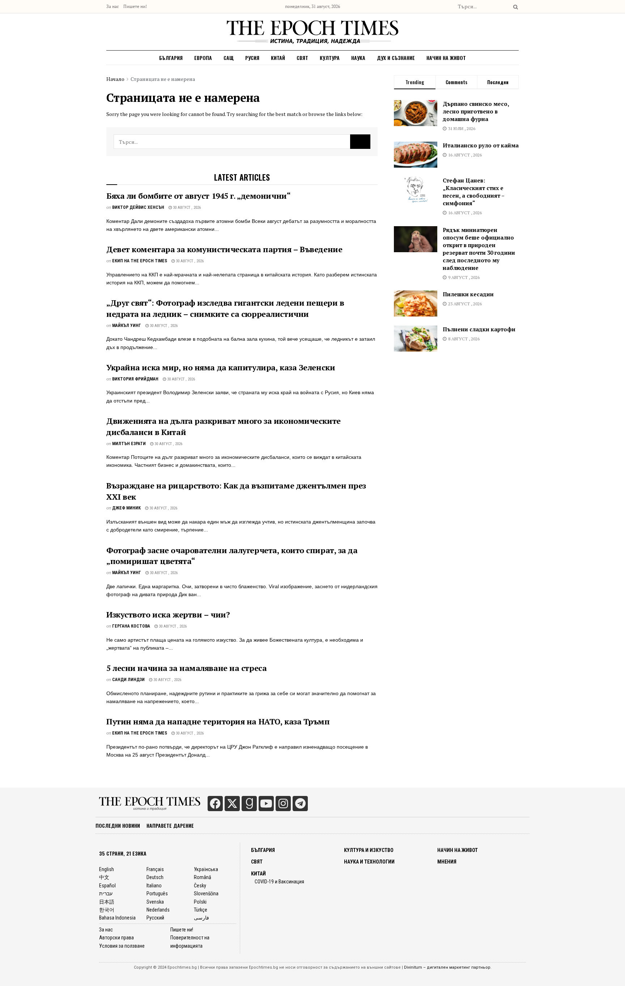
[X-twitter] (232, 803)
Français (155, 869)
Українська (206, 869)
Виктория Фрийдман (135, 379)
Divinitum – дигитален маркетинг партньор (447, 967)
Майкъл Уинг (126, 325)
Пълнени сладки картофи (479, 329)
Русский (155, 918)
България (171, 57)
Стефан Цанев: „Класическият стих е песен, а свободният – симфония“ (473, 192)
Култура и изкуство (369, 850)
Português (157, 893)
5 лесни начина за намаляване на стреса (186, 668)
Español (107, 885)
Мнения (446, 862)
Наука (358, 57)
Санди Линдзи (128, 679)
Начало (115, 79)
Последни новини (117, 825)
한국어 (106, 910)
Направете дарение (170, 825)
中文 (104, 877)
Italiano (154, 885)
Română (202, 877)
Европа (203, 57)
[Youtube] (266, 803)
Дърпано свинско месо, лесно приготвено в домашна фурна (476, 111)
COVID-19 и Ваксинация (279, 881)
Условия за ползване (122, 946)
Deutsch (154, 877)
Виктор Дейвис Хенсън (138, 207)
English (106, 869)
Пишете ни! (135, 6)
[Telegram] (300, 803)
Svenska (155, 902)
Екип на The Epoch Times (139, 260)
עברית (105, 893)
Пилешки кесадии (468, 294)
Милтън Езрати (129, 443)
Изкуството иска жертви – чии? (168, 614)
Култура (330, 57)
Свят (302, 57)
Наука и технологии (369, 862)
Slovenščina (206, 893)
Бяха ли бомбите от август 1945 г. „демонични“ (198, 195)
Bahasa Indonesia (117, 918)
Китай (278, 57)
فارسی (201, 918)
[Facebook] (215, 803)
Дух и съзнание (396, 57)
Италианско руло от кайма (481, 145)
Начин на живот (446, 57)
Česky (200, 885)
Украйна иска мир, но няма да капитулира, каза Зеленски (220, 367)
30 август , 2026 (186, 207)
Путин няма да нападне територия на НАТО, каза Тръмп (218, 721)
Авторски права (116, 937)
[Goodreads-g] (249, 803)
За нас (112, 6)
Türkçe (200, 910)
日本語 (106, 902)
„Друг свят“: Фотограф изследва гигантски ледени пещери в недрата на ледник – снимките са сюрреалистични (225, 308)
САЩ (229, 57)
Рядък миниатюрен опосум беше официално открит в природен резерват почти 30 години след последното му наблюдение (479, 248)
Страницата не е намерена (163, 79)
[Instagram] (283, 803)
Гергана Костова (131, 626)
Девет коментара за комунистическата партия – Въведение (224, 249)
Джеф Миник (126, 508)
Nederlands (158, 910)
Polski (200, 902)
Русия (252, 57)
